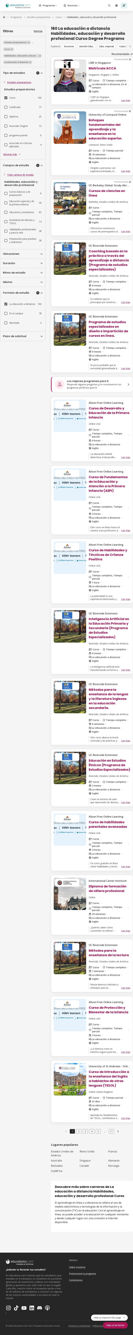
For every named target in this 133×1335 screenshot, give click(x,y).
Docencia (69, 46)
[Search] (109, 5)
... (105, 1131)
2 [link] (78, 1131)
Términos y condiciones (79, 1325)
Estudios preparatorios (19, 82)
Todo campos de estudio (20, 174)
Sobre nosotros (77, 1267)
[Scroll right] (130, 46)
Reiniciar (38, 31)
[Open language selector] (116, 5)
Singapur (85, 1160)
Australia (56, 1160)
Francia (112, 1151)
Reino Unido (87, 1151)
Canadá (84, 1165)
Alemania (113, 1160)
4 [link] (91, 1131)
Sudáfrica (56, 1171)
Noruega (113, 1165)
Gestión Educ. (86, 46)
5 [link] (98, 1131)
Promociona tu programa (82, 1273)
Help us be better (115, 1325)
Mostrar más (10, 154)
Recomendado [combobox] (121, 54)
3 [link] (85, 1131)
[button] (17, 42)
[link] (91, 17)
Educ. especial (106, 46)
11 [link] (111, 1131)
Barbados (57, 1165)
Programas (49, 5)
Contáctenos (76, 1280)
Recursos (72, 5)
